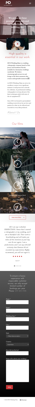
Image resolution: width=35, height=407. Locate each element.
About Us (13, 112)
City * (8, 325)
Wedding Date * (11, 316)
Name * (8, 299)
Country (8, 342)
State (7, 333)
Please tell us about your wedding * (16, 359)
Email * (8, 308)
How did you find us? (12, 350)
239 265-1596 (20, 291)
